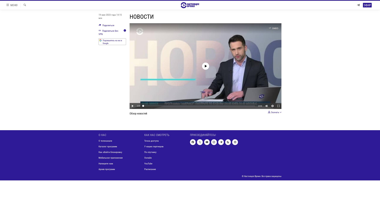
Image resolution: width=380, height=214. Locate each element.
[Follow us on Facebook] (193, 142)
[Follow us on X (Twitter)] (200, 142)
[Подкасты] (235, 142)
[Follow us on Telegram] (221, 142)
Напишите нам (106, 163)
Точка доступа (151, 140)
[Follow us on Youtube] (207, 142)
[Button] (106, 26)
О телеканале (105, 140)
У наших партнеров (153, 146)
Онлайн (148, 157)
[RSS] (228, 142)
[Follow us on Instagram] (214, 142)
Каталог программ (108, 146)
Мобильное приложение (111, 157)
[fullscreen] (278, 106)
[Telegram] (358, 5)
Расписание (150, 169)
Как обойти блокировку (110, 152)
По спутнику (150, 152)
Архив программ (107, 169)
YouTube (148, 163)
